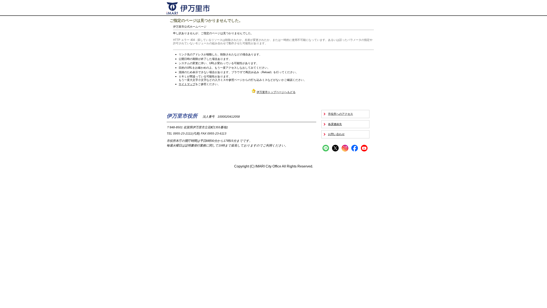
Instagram (345, 148)
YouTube (364, 148)
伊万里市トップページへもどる (276, 92)
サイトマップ (187, 84)
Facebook (354, 148)
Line (325, 148)
